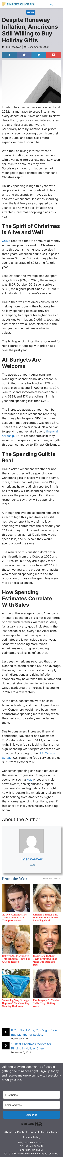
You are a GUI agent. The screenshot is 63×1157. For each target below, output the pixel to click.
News (30, 12)
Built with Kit (31, 1124)
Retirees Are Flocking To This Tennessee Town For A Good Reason (16, 959)
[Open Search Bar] (51, 4)
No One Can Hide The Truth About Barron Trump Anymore (14, 917)
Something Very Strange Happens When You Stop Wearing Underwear (15, 1003)
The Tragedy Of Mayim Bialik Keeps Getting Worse (46, 1003)
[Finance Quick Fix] (18, 4)
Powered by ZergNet (52, 878)
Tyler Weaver (13, 46)
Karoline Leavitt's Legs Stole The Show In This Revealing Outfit (45, 917)
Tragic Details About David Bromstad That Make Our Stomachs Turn (45, 960)
